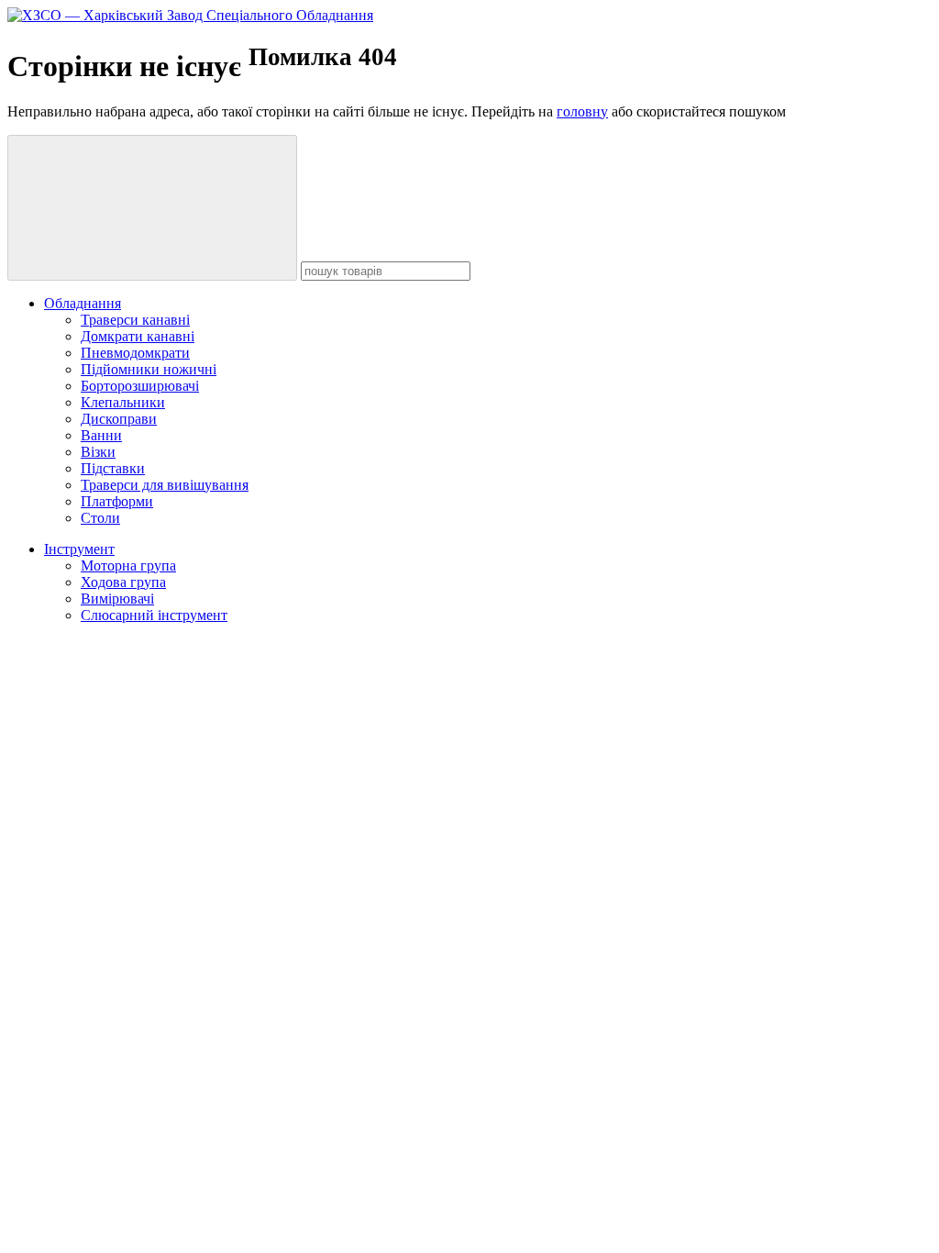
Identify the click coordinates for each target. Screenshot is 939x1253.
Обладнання (82, 303)
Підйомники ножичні (148, 369)
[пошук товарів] (152, 208)
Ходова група (123, 582)
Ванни (101, 435)
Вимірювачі (117, 598)
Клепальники (123, 402)
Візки (98, 452)
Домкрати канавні (137, 336)
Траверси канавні (135, 319)
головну (582, 111)
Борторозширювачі (140, 386)
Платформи (117, 501)
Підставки (113, 468)
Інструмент (79, 549)
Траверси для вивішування (165, 485)
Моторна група (128, 565)
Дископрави (119, 419)
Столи (100, 518)
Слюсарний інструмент (154, 615)
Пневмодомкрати (135, 352)
